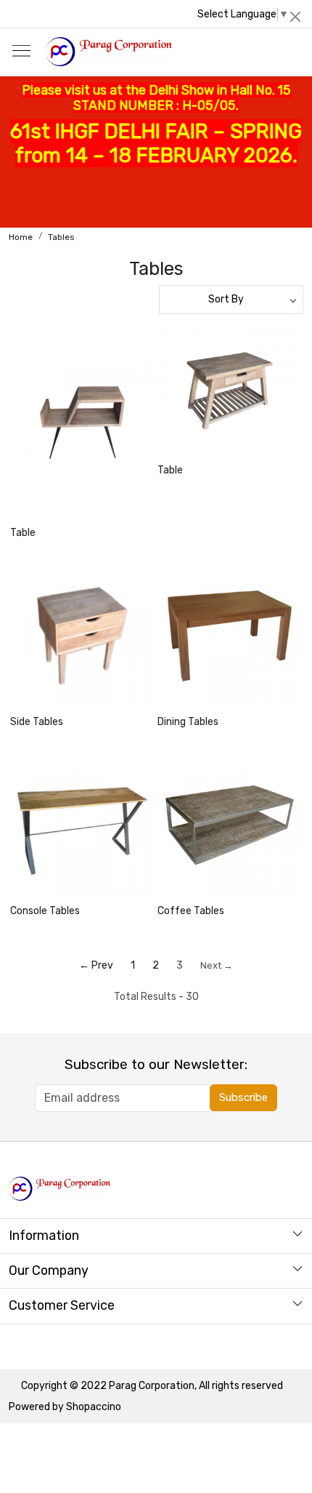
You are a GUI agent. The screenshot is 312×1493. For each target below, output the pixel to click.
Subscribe (243, 1097)
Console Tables (45, 911)
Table (23, 533)
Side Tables (36, 722)
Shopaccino (93, 1407)
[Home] (108, 51)
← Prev (96, 965)
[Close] (295, 16)
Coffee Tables (190, 911)
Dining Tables (187, 722)
